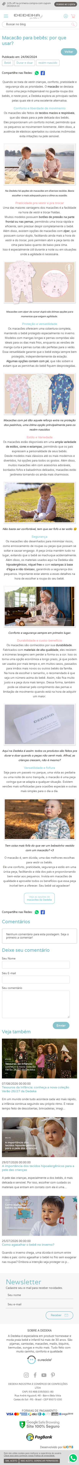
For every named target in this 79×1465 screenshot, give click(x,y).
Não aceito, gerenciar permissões (39, 1461)
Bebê (7, 63)
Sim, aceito (11, 1461)
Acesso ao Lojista (65, 4)
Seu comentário (12, 988)
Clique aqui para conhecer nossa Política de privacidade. (29, 1456)
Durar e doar (24, 63)
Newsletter (34, 1284)
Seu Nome (9, 958)
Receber (56, 1315)
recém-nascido (47, 63)
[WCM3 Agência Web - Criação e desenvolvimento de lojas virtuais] (68, 1447)
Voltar (69, 51)
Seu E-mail (9, 973)
